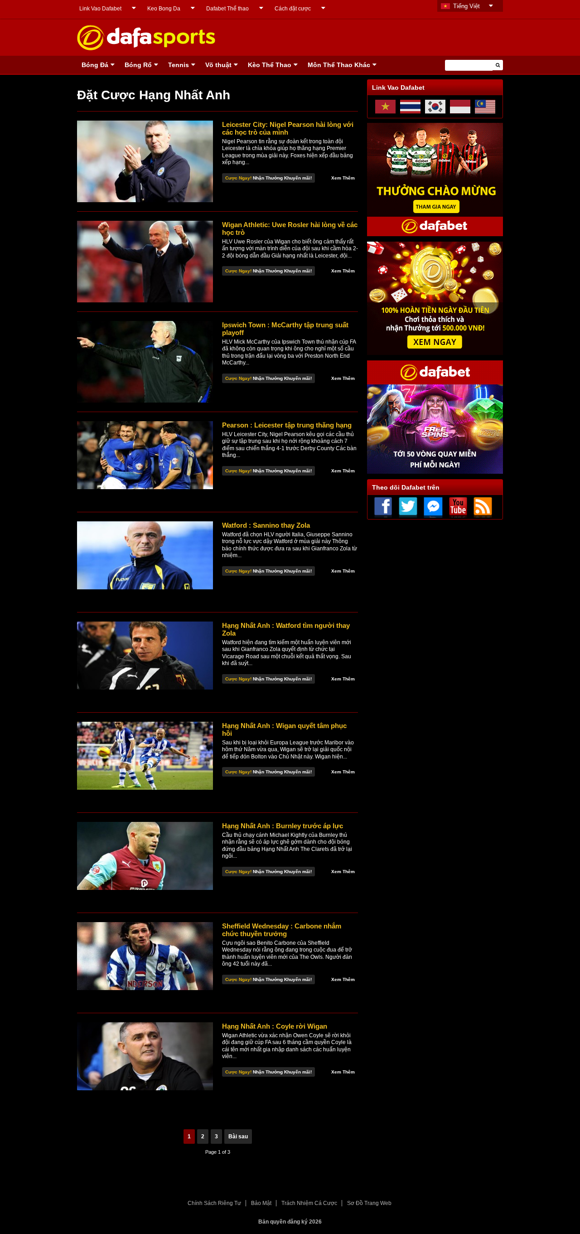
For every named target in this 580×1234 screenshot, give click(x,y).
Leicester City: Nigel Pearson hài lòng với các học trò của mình (287, 128)
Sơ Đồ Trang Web (369, 1203)
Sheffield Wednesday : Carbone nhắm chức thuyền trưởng (281, 930)
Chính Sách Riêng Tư (214, 1203)
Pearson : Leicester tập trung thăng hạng (287, 425)
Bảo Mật (261, 1203)
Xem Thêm (343, 177)
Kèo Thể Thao (269, 64)
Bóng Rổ (138, 64)
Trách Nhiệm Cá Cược (309, 1203)
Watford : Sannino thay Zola (266, 525)
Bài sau (238, 1136)
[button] (498, 65)
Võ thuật (218, 64)
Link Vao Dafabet (100, 8)
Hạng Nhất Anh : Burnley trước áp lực (282, 826)
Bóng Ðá (95, 64)
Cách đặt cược (293, 8)
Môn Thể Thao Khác (339, 64)
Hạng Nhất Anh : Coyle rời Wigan (274, 1026)
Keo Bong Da (163, 8)
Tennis (178, 64)
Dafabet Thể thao (227, 8)
